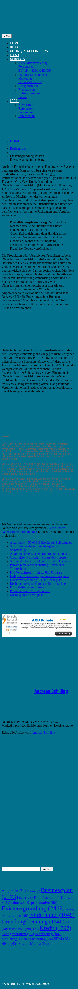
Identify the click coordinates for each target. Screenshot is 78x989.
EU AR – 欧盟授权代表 (35, 70)
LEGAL (14, 101)
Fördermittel (26, 66)
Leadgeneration (28, 86)
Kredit (55, 928)
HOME (14, 43)
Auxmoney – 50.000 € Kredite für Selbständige (41, 542)
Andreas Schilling (51, 691)
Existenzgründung (30, 93)
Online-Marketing (30, 82)
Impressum (25, 112)
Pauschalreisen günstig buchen (30, 591)
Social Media (33, 943)
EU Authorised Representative (29, 902)
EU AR (14, 55)
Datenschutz (26, 116)
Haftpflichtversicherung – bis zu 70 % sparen (39, 576)
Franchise (16, 915)
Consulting (26, 898)
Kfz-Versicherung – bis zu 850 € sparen (36, 572)
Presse (22, 97)
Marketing (25, 78)
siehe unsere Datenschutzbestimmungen (33, 529)
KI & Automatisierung (33, 63)
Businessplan (27, 89)
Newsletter (25, 105)
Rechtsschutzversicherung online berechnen (38, 583)
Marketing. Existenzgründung (27, 939)
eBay (69, 898)
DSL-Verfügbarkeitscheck (27, 587)
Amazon (33, 891)
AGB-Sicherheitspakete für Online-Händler (38, 553)
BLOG (14, 47)
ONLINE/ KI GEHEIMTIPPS (29, 51)
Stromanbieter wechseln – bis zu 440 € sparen (40, 561)
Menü (6, 35)
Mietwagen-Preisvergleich (27, 595)
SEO (9, 943)
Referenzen (25, 108)
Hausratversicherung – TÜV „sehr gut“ (36, 580)
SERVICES (17, 59)
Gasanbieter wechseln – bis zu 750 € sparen (38, 557)
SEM (62, 938)
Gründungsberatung (33, 921)
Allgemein (14, 891)
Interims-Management (32, 74)
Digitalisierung (49, 898)
